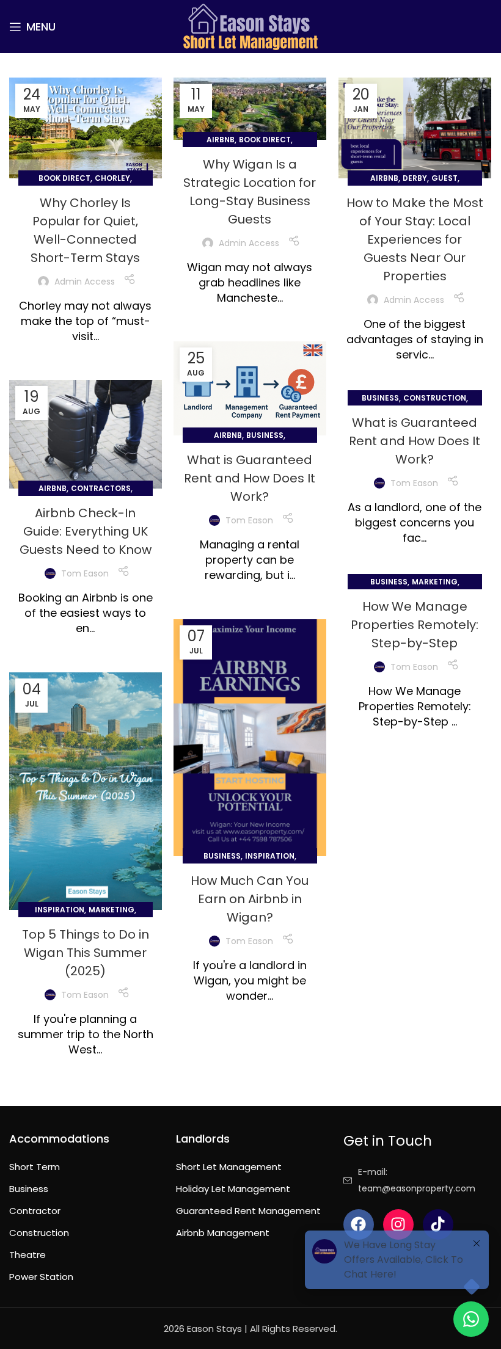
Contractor (34, 1210)
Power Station (41, 1276)
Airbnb (221, 139)
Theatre (27, 1254)
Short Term (34, 1166)
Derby (415, 178)
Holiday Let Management (233, 1188)
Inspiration (269, 856)
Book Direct (64, 178)
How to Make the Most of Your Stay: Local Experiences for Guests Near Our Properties (414, 239)
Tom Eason (249, 520)
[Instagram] (398, 1224)
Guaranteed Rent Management (248, 1210)
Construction (434, 398)
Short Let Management (229, 1166)
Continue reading (85, 358)
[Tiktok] (438, 1224)
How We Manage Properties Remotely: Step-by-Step (414, 625)
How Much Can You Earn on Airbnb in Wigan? (250, 899)
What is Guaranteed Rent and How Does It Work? (249, 478)
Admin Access (84, 281)
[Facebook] (358, 1224)
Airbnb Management (222, 1232)
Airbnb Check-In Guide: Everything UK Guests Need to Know (86, 531)
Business (264, 435)
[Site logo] (250, 26)
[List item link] (417, 1180)
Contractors (101, 488)
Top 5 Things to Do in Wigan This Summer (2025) (85, 953)
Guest (444, 178)
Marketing (435, 581)
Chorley (112, 178)
